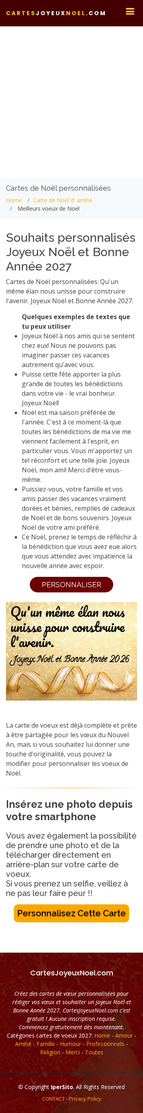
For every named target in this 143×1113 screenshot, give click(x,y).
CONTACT (53, 1098)
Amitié (23, 1044)
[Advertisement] (71, 102)
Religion (50, 1052)
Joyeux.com (56, 13)
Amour (124, 1035)
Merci (73, 1052)
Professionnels (105, 1044)
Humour (70, 1044)
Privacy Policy (85, 1098)
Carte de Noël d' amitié (63, 200)
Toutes (94, 1052)
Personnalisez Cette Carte (71, 913)
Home (14, 200)
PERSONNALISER (71, 584)
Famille (46, 1044)
